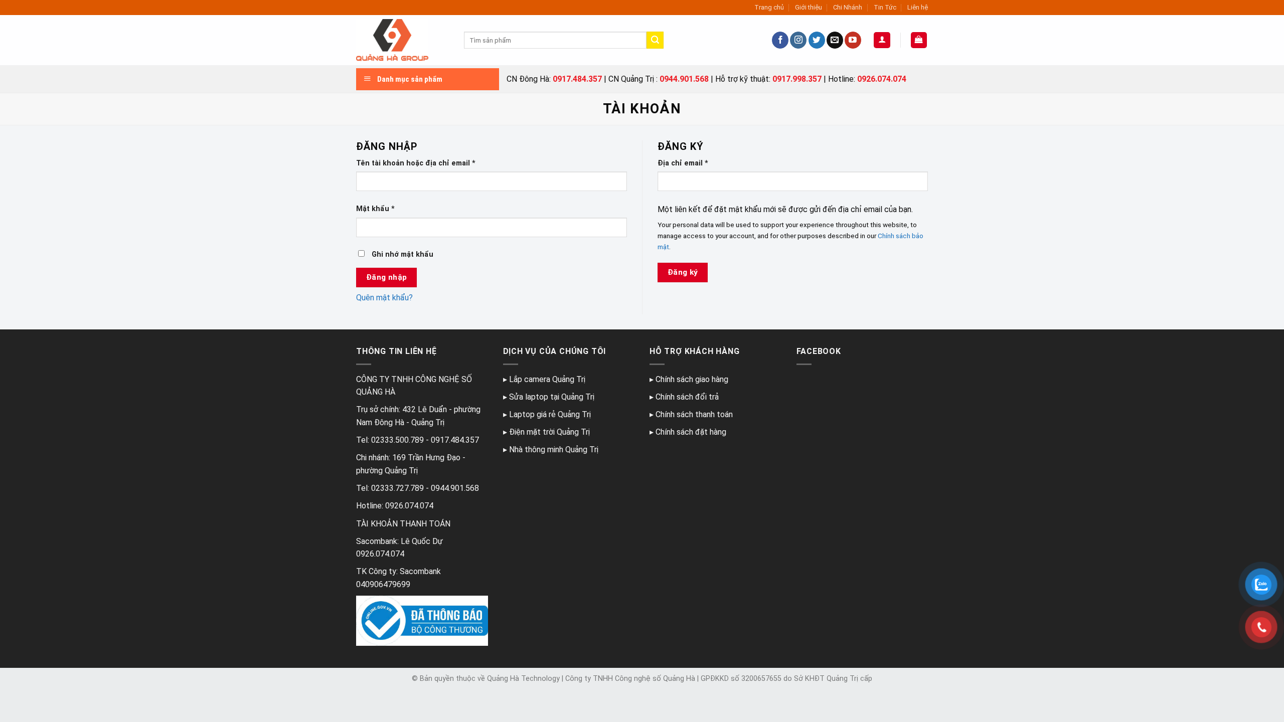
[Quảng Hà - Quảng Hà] (402, 40)
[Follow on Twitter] (817, 40)
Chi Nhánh (847, 7)
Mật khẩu (375, 209)
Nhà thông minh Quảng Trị (553, 449)
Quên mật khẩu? (384, 297)
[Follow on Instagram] (798, 40)
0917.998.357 (797, 79)
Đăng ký (683, 272)
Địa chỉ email (683, 163)
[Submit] (655, 40)
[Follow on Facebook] (780, 40)
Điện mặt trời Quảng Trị (549, 432)
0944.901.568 (684, 79)
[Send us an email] (835, 40)
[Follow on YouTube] (853, 40)
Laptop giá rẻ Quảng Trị (550, 414)
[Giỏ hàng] (919, 40)
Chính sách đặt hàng (691, 432)
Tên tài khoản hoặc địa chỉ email (415, 163)
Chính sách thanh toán (694, 414)
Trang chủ (769, 7)
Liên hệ (917, 7)
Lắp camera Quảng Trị (547, 379)
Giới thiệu (808, 7)
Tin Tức (885, 7)
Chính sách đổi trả (687, 397)
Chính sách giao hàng (692, 379)
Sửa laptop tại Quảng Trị (551, 397)
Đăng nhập (386, 277)
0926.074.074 (881, 79)
